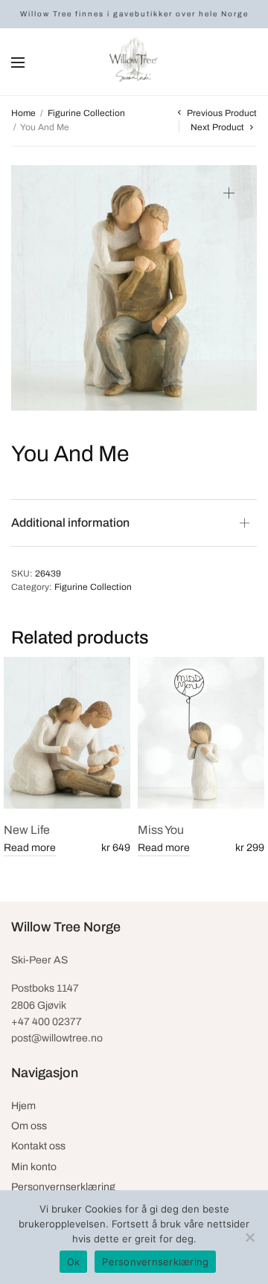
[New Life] (67, 733)
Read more (30, 847)
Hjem (23, 1105)
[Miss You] (201, 733)
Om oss (29, 1125)
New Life (27, 830)
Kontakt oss (38, 1146)
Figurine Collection (86, 113)
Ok (73, 1262)
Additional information (70, 522)
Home (23, 113)
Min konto (34, 1166)
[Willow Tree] (134, 62)
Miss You (161, 830)
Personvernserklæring (63, 1186)
